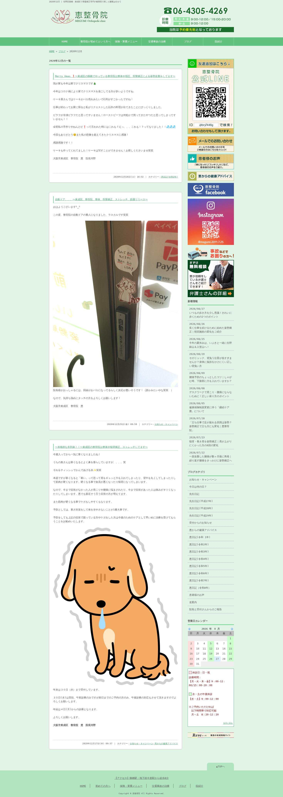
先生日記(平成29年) (201, 515)
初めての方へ (103, 785)
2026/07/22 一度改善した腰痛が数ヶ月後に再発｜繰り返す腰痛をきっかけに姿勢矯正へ (210, 456)
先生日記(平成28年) (201, 508)
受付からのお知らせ (200, 522)
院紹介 (218, 41)
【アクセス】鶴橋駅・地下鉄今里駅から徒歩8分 (142, 778)
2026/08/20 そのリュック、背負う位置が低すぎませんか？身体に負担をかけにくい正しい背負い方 (210, 360)
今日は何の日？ (198, 486)
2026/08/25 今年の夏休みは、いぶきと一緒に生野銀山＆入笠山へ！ (210, 343)
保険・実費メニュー (126, 41)
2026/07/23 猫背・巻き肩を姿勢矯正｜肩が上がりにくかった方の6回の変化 (210, 441)
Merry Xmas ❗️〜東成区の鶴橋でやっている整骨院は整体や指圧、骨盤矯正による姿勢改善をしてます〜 (115, 76)
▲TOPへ (220, 766)
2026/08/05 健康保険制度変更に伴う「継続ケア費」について (209, 407)
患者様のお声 (196, 594)
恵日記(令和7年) (199, 580)
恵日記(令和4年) (199, 558)
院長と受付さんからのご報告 (205, 609)
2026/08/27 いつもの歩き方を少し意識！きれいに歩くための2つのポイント (210, 312)
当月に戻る (228, 723)
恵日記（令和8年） (200, 587)
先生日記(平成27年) (201, 501)
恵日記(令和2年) (169, 177)
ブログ (188, 41)
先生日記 (194, 494)
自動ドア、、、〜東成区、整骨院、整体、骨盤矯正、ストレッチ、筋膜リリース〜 (101, 199)
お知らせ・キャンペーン (166, 424)
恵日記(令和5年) (199, 566)
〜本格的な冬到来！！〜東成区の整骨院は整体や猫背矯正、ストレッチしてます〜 (101, 447)
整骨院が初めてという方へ (95, 41)
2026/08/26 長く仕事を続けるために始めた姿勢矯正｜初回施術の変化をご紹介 (210, 328)
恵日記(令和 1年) (199, 537)
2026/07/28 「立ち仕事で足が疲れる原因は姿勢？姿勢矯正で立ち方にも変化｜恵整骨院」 (210, 424)
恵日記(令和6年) (199, 573)
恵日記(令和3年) (199, 551)
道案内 (193, 602)
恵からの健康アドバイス (166, 743)
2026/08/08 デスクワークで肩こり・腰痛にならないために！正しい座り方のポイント (210, 392)
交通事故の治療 (157, 41)
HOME (65, 41)
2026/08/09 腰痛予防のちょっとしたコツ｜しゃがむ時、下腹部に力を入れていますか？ (210, 377)
